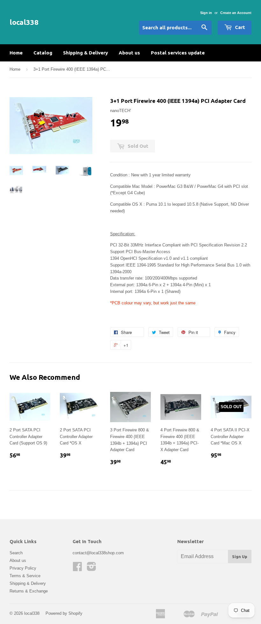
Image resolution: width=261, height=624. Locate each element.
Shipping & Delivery (85, 52)
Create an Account (235, 13)
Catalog (42, 52)
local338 (24, 22)
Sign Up (239, 556)
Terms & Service (25, 575)
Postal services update (178, 52)
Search (16, 552)
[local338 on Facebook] (77, 568)
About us (129, 52)
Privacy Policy (23, 568)
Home (16, 52)
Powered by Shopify (64, 613)
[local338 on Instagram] (91, 568)
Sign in (206, 13)
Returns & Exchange (29, 591)
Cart (239, 27)
